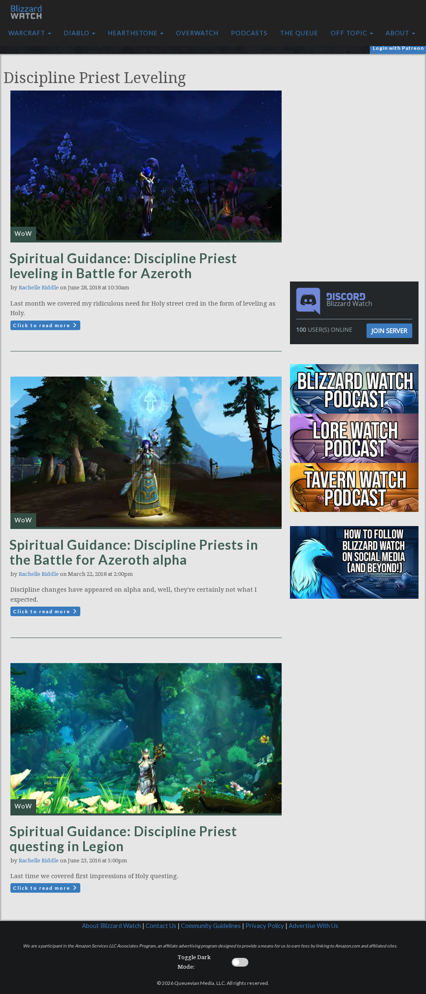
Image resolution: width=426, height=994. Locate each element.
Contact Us (161, 925)
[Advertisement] (356, 113)
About (398, 33)
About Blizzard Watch (111, 925)
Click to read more (42, 325)
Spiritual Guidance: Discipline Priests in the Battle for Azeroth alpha (134, 552)
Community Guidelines (211, 925)
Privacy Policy (264, 925)
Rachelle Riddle (39, 287)
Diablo (77, 33)
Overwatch (197, 33)
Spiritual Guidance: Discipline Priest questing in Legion (123, 838)
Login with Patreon (398, 48)
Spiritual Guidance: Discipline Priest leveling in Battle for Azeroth (123, 265)
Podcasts (249, 33)
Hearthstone (133, 33)
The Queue (299, 33)
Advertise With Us (313, 925)
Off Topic (350, 33)
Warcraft (27, 33)
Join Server (389, 330)
